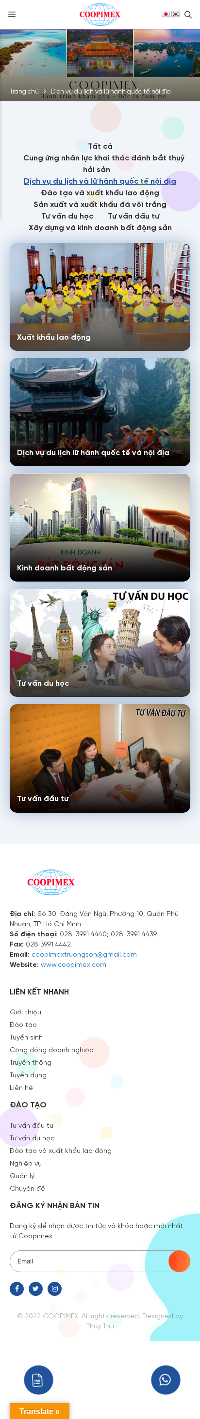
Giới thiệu (25, 1011)
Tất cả (100, 146)
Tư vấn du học (67, 215)
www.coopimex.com (73, 964)
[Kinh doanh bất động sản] (100, 527)
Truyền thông (30, 1061)
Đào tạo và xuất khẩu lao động (100, 192)
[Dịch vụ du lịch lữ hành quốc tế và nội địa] (100, 412)
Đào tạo (23, 1024)
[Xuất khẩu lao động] (100, 297)
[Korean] (175, 14)
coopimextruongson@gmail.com (84, 953)
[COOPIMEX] (100, 13)
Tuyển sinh (26, 1036)
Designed (157, 1315)
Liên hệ (21, 1087)
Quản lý (22, 1175)
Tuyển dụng (28, 1074)
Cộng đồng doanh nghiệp (52, 1049)
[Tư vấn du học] (100, 643)
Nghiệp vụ (26, 1162)
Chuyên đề (27, 1187)
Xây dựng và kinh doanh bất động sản (100, 227)
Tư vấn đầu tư (133, 215)
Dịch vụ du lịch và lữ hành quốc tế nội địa (100, 180)
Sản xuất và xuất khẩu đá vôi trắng (100, 204)
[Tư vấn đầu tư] (100, 758)
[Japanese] (165, 14)
